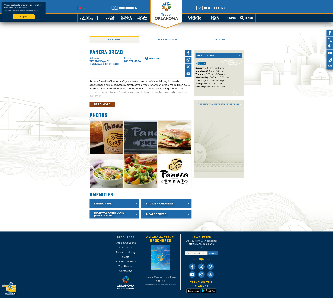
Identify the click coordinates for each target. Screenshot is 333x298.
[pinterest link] (210, 266)
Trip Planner (126, 266)
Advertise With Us (125, 261)
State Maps (125, 247)
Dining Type (103, 203)
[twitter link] (201, 266)
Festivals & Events (194, 18)
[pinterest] (329, 46)
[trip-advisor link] (210, 274)
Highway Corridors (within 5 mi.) (109, 214)
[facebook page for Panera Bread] (188, 53)
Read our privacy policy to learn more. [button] (21, 11)
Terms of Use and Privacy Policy (160, 277)
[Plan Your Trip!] (9, 289)
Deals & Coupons (126, 242)
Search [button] (250, 18)
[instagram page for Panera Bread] (188, 60)
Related (220, 39)
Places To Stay (142, 18)
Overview (114, 39)
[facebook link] (192, 266)
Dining (231, 18)
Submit (212, 253)
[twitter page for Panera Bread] (188, 67)
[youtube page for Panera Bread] (188, 73)
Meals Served (156, 214)
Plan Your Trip (167, 39)
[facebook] (329, 33)
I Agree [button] (23, 16)
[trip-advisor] (329, 66)
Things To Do (110, 18)
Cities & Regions (126, 18)
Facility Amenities (160, 203)
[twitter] (329, 40)
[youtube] (329, 53)
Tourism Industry (126, 252)
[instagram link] (201, 274)
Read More (102, 104)
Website (154, 58)
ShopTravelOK (86, 18)
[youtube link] (192, 274)
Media (125, 257)
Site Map (160, 281)
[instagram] (329, 59)
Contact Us (125, 271)
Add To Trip (206, 55)
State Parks (215, 18)
